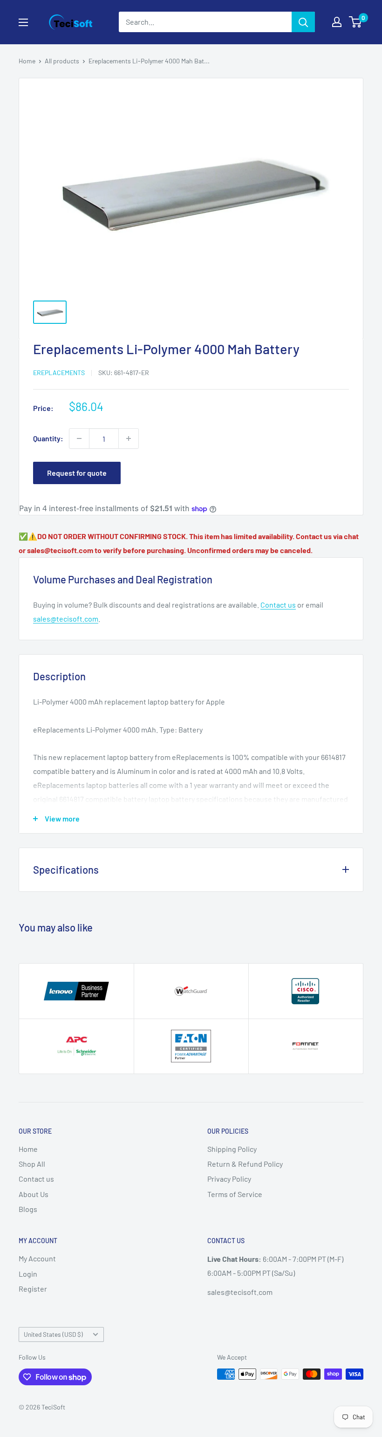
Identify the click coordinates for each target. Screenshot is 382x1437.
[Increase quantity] (128, 438)
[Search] (303, 22)
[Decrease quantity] (79, 438)
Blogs (28, 1208)
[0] (356, 21)
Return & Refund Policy (245, 1163)
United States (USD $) (53, 1334)
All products (62, 61)
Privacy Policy (229, 1178)
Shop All (32, 1163)
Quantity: (48, 438)
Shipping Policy (232, 1148)
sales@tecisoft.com (65, 618)
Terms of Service (234, 1194)
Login (28, 1273)
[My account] (336, 22)
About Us (33, 1194)
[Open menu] (23, 22)
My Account (37, 1258)
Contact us (278, 604)
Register (33, 1288)
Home (27, 61)
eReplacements (59, 372)
